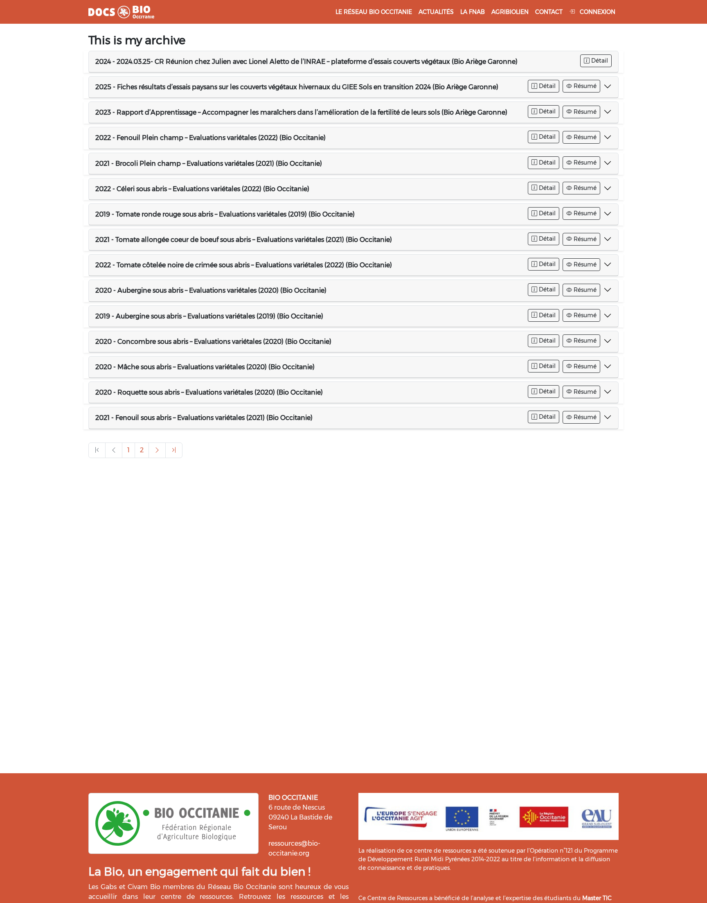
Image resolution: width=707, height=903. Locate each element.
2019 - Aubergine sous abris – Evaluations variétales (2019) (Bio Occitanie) (209, 316)
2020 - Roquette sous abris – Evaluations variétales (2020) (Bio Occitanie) (209, 392)
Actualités (436, 12)
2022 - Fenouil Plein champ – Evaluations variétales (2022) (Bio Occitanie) (210, 138)
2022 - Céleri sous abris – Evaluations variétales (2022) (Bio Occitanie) (202, 189)
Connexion (596, 12)
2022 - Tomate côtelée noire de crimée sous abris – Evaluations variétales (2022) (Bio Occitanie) (243, 265)
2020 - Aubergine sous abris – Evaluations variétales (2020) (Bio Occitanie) (210, 290)
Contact (549, 12)
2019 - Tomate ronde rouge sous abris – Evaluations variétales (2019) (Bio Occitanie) (225, 214)
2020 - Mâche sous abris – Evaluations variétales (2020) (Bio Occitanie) (205, 367)
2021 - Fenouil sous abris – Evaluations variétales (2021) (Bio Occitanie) (204, 418)
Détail (599, 60)
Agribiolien (510, 12)
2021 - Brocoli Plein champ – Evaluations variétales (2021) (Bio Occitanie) (208, 163)
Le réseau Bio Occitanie (373, 12)
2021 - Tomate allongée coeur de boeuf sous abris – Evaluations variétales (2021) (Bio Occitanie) (243, 240)
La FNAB (472, 12)
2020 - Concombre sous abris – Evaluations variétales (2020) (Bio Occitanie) (213, 341)
